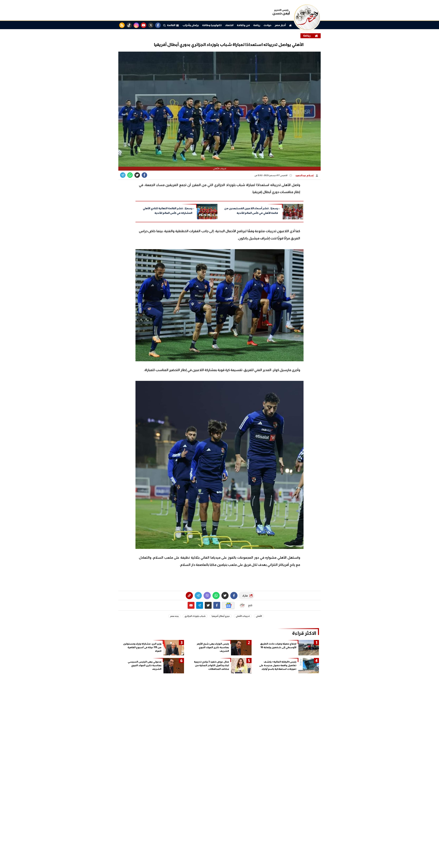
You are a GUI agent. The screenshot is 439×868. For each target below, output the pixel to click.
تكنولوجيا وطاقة (212, 25)
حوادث (267, 25)
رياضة (256, 25)
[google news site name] (228, 605)
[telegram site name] (199, 605)
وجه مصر (174, 616)
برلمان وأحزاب (191, 25)
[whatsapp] (189, 595)
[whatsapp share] (130, 175)
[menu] (164, 25)
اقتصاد (229, 25)
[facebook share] (144, 175)
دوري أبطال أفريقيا (221, 616)
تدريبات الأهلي (243, 616)
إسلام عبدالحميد (304, 175)
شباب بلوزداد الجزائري (195, 616)
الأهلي (259, 616)
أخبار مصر (280, 25)
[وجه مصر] (307, 29)
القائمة (171, 25)
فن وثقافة (243, 25)
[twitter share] (137, 175)
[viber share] (123, 175)
